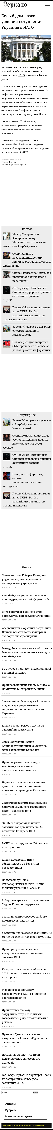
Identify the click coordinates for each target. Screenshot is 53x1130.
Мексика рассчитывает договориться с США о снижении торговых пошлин (24, 993)
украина (23, 165)
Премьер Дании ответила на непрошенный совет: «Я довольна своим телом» (24, 1038)
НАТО (21, 75)
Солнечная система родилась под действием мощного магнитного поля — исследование (24, 806)
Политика (12, 162)
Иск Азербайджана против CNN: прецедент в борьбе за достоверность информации (31, 346)
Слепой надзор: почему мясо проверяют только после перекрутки (31, 277)
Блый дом (10, 165)
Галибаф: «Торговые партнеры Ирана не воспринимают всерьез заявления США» (26, 1079)
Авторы (10, 1103)
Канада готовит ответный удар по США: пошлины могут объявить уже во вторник (26, 973)
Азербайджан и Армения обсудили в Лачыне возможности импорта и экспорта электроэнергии (26, 632)
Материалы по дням (18, 1116)
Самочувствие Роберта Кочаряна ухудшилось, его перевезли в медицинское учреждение (24, 579)
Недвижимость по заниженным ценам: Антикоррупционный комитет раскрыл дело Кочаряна (24, 786)
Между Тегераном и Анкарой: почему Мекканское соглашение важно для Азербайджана (27, 652)
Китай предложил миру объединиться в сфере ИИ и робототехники (20, 863)
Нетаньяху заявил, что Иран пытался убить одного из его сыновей (21, 1058)
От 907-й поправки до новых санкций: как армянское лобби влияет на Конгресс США (22, 827)
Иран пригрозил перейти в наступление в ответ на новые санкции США (22, 953)
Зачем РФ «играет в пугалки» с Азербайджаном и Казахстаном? (31, 330)
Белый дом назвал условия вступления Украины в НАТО (22, 21)
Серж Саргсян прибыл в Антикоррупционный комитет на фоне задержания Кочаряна (24, 746)
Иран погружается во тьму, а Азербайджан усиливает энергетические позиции (21, 766)
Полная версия (38, 1125)
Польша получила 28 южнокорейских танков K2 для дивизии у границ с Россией (23, 884)
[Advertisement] (26, 197)
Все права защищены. (24, 1125)
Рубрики (10, 1110)
